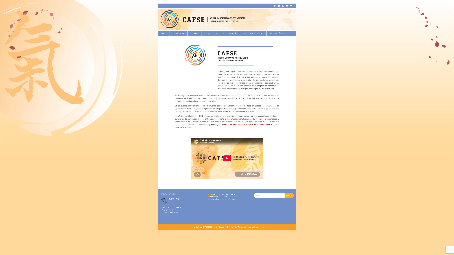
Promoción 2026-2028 (218, 197)
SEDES (207, 33)
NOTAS (219, 33)
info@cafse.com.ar (168, 210)
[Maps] (291, 5)
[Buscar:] (274, 195)
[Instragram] (283, 5)
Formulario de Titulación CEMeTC (222, 194)
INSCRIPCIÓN (276, 33)
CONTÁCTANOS (236, 33)
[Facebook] (279, 5)
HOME (164, 33)
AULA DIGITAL (256, 33)
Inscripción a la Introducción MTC (222, 199)
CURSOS (194, 33)
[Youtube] (287, 5)
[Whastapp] (275, 5)
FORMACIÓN (178, 33)
